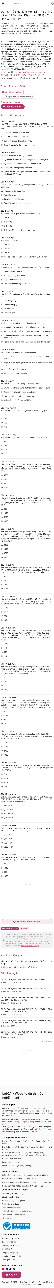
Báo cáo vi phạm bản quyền (13, 1200)
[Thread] (14, 1269)
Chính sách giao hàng (10, 1204)
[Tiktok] (10, 1269)
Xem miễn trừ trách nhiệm (30, 946)
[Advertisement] (27, 902)
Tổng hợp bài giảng (10, 1253)
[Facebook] (7, 1269)
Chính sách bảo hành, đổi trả (13, 1215)
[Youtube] (3, 1269)
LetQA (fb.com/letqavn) (21, 1166)
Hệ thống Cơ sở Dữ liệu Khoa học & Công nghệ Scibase (24, 1186)
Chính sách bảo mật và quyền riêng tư (17, 1211)
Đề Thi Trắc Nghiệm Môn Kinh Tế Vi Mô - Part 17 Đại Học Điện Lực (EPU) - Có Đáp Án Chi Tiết (26, 1010)
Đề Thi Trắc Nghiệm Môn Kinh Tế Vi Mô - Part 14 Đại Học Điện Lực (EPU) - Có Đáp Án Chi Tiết (26, 1033)
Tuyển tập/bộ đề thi (10, 1245)
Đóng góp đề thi (8, 1260)
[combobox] (29, 3)
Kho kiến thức (7, 1249)
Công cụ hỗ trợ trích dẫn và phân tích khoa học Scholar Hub (26, 1182)
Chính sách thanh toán (11, 1208)
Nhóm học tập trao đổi (11, 1238)
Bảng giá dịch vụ (9, 1218)
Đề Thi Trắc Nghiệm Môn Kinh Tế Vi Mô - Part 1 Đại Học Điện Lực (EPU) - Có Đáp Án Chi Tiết (26, 999)
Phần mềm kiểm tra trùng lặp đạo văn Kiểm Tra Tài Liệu (25, 1175)
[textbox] (30, 3)
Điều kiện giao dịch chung (12, 1193)
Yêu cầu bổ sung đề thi (11, 1256)
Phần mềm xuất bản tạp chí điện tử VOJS (19, 1179)
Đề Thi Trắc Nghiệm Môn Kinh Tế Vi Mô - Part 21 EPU (23, 979)
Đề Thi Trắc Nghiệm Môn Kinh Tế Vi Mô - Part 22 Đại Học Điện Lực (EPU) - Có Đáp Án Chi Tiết (26, 1021)
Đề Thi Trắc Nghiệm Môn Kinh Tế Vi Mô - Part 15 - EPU (23, 988)
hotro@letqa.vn (14, 1162)
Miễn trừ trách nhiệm (10, 1197)
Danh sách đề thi (9, 1242)
